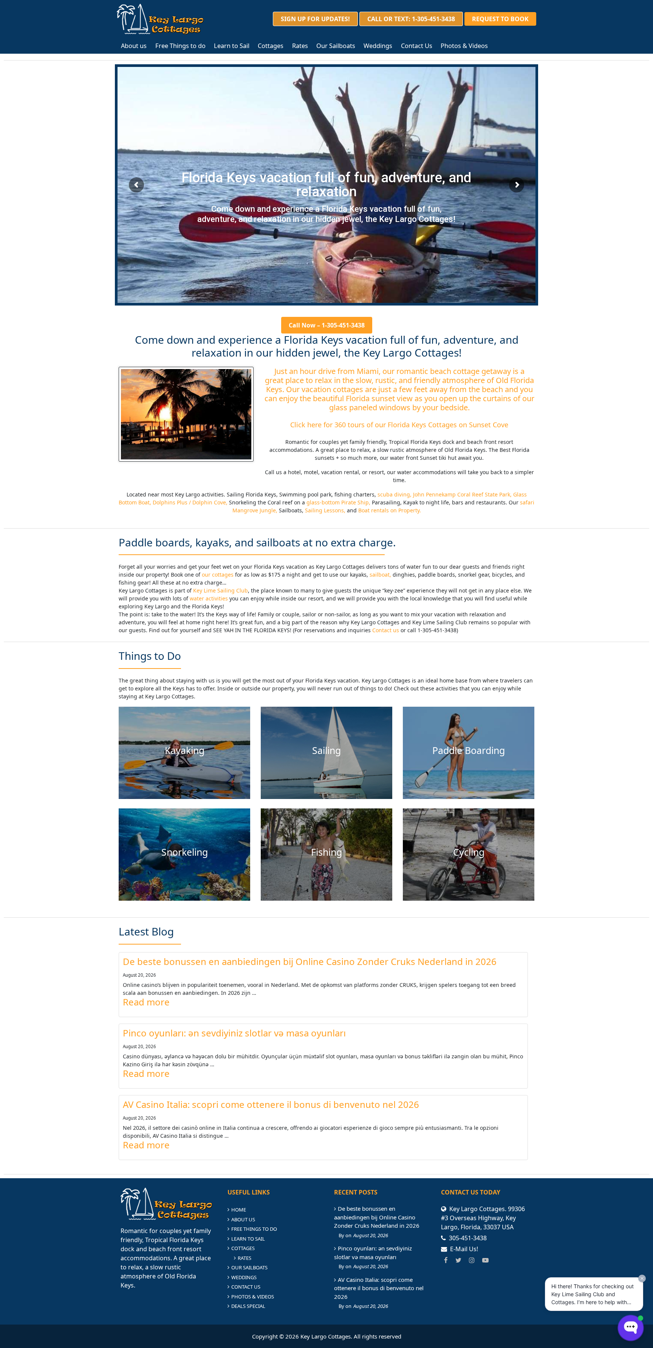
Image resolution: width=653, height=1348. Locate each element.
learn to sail (248, 1238)
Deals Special (248, 1306)
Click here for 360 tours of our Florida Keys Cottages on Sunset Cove (399, 424)
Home (238, 1209)
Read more (146, 1002)
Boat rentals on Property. (389, 510)
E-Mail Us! (464, 1249)
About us (134, 45)
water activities (209, 598)
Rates (300, 45)
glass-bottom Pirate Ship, (338, 502)
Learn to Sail (231, 45)
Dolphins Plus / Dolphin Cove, (190, 502)
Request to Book (500, 19)
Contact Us (416, 45)
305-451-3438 (468, 1238)
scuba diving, (395, 494)
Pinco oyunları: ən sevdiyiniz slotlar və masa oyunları (234, 1033)
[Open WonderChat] (630, 1327)
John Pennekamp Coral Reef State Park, (462, 494)
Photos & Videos (464, 45)
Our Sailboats (335, 45)
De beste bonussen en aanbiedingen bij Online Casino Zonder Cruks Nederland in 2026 (310, 961)
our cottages (217, 574)
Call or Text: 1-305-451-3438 (411, 19)
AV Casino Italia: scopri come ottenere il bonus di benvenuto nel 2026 (271, 1104)
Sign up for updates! (315, 19)
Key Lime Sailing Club (220, 590)
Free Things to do (180, 45)
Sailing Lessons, (325, 510)
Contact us (385, 630)
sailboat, (381, 574)
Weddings (378, 45)
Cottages (270, 45)
